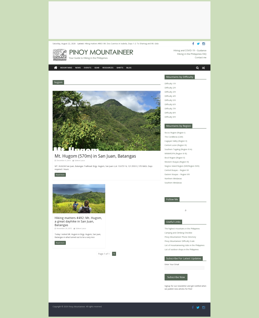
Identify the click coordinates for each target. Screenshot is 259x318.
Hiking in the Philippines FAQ (191, 53)
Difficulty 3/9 (170, 92)
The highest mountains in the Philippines (182, 228)
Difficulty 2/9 (170, 87)
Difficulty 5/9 (170, 100)
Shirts (120, 67)
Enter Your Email (172, 264)
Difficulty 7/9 (170, 108)
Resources (108, 67)
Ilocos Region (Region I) (175, 132)
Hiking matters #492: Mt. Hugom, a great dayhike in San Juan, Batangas (78, 221)
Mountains (66, 67)
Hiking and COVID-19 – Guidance (189, 50)
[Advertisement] (129, 20)
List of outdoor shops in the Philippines (182, 249)
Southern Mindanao (173, 182)
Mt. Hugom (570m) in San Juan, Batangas (95, 156)
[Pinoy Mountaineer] (93, 50)
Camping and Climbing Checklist (178, 232)
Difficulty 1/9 (170, 83)
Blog (128, 67)
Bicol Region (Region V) (175, 157)
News (78, 67)
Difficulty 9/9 (170, 117)
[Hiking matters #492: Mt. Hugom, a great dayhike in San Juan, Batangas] (79, 185)
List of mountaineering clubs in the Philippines (185, 245)
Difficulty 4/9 (170, 96)
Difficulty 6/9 (170, 104)
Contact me (200, 57)
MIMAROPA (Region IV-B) (176, 153)
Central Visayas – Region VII (177, 170)
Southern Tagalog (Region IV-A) (178, 149)
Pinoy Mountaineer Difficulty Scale (180, 241)
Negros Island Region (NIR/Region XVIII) (182, 166)
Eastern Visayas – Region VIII (177, 174)
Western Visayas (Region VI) (177, 162)
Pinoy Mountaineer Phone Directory (180, 237)
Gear (96, 67)
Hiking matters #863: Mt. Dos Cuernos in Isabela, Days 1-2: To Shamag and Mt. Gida (122, 43)
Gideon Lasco (79, 160)
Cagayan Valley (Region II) (176, 141)
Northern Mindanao (173, 178)
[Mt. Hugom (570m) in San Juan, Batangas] (107, 92)
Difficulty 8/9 (170, 112)
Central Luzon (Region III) (176, 145)
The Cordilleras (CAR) (174, 137)
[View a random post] (203, 68)
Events (87, 67)
